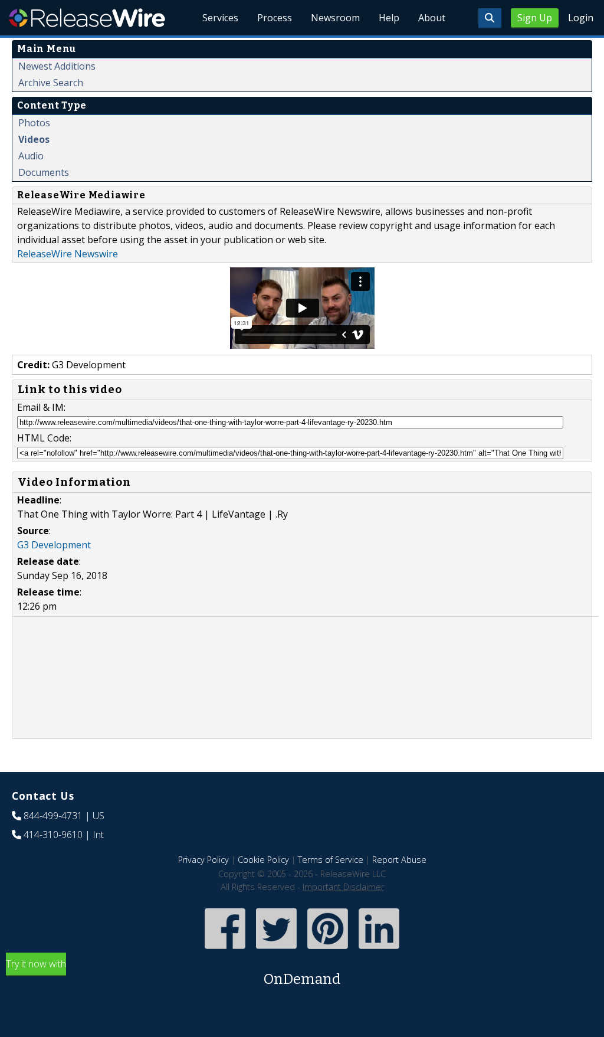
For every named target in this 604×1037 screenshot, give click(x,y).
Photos (34, 122)
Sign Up (534, 17)
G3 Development (54, 544)
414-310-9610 (53, 834)
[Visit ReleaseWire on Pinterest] (327, 950)
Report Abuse (399, 859)
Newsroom (335, 17)
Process (274, 17)
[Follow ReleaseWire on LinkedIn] (378, 950)
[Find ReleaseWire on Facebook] (225, 950)
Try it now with (173, 972)
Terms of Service (330, 859)
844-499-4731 (53, 815)
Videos (34, 139)
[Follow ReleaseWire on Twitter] (276, 950)
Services (220, 17)
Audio (31, 155)
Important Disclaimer (343, 886)
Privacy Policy (203, 859)
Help (389, 17)
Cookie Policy (263, 859)
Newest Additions (57, 66)
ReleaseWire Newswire (67, 253)
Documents (43, 172)
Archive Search (50, 82)
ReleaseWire (87, 18)
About (431, 17)
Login (580, 17)
